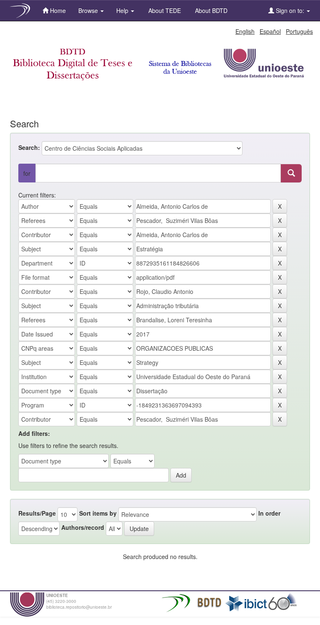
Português (299, 31)
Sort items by (98, 513)
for (26, 173)
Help (123, 10)
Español (270, 31)
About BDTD (210, 10)
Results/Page (37, 513)
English (245, 31)
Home (57, 10)
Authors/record (82, 527)
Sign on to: (290, 10)
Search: (29, 147)
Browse (89, 10)
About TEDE (164, 10)
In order (269, 513)
